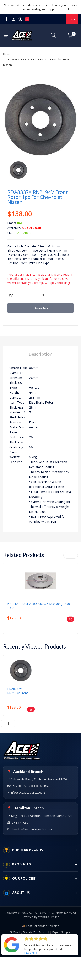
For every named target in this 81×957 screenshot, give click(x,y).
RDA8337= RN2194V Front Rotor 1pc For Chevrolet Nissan (18, 691)
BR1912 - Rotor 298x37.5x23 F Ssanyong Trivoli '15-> (39, 606)
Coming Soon (41, 308)
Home (7, 54)
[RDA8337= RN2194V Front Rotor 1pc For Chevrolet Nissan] (18, 170)
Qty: (10, 295)
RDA (19, 223)
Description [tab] (40, 354)
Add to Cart (26, 723)
